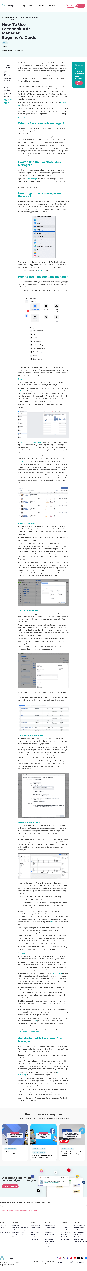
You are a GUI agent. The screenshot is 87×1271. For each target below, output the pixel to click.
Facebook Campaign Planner (31, 442)
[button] (32, 5)
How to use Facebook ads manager (8, 95)
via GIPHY (21, 117)
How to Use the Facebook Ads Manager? (8, 81)
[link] (15, 1134)
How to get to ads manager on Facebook (7, 88)
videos (34, 1021)
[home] (8, 5)
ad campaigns (45, 156)
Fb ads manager (31, 179)
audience (21, 391)
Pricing (23, 6)
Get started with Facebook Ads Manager (8, 102)
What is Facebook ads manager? (7, 73)
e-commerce (57, 973)
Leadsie (21, 461)
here (24, 1094)
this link (40, 271)
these (52, 922)
